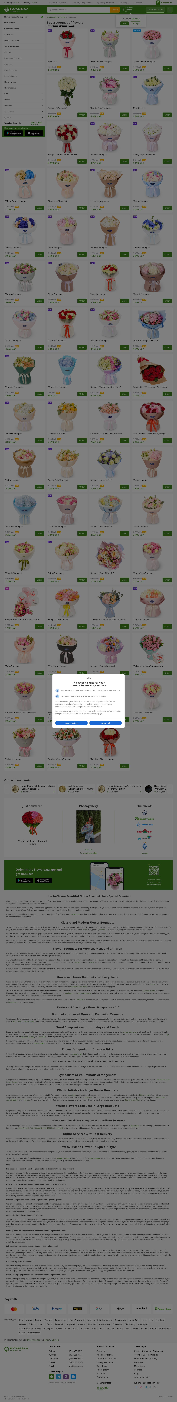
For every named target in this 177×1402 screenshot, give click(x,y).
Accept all (106, 723)
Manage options (71, 723)
